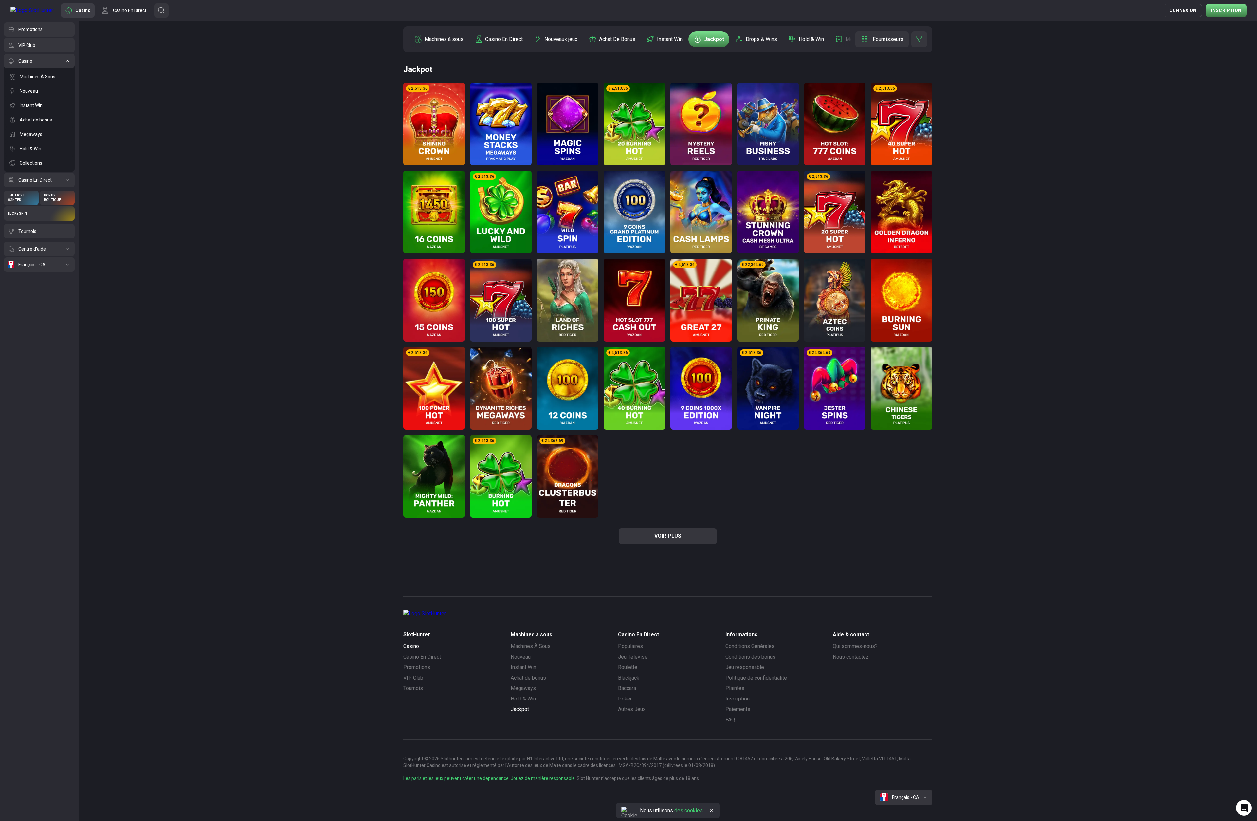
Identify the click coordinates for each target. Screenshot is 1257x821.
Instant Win (523, 667)
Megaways (523, 688)
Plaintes (734, 688)
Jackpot (520, 709)
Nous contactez (851, 657)
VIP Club (413, 678)
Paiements (737, 709)
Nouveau (521, 657)
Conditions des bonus (750, 657)
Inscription (1226, 10)
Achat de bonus (528, 678)
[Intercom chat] (1244, 808)
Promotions (416, 667)
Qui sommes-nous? (855, 646)
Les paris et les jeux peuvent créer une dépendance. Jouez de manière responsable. (489, 778)
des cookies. (689, 810)
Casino (411, 646)
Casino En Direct (422, 657)
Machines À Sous (531, 646)
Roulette (627, 667)
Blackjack (628, 678)
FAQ (730, 720)
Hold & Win (523, 699)
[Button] (161, 10)
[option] (439, 39)
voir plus (668, 536)
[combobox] (903, 797)
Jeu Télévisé (632, 657)
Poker (625, 699)
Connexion (1182, 10)
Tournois (413, 688)
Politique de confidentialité (756, 678)
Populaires (630, 646)
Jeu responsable (744, 667)
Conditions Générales (749, 646)
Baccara (627, 688)
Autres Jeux (632, 709)
